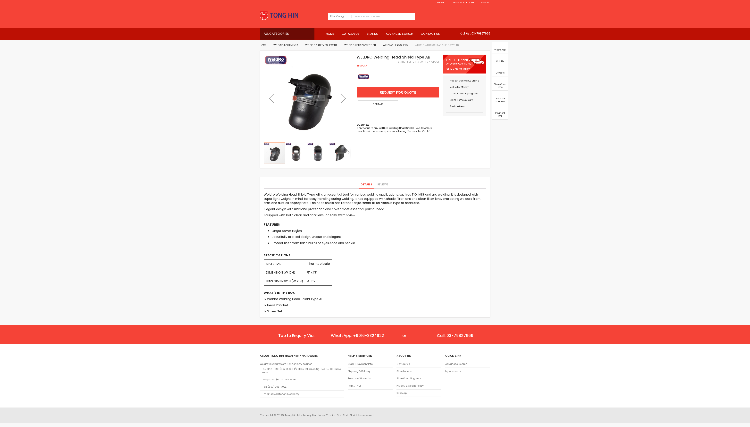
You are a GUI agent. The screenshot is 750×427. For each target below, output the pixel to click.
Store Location (404, 371)
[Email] (358, 115)
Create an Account (462, 2)
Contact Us (403, 364)
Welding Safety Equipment (321, 45)
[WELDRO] (363, 77)
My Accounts (453, 371)
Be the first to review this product (418, 61)
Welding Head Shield (395, 45)
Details (366, 184)
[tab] (366, 185)
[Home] (292, 16)
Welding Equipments (285, 45)
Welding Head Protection (360, 45)
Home (263, 45)
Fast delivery (457, 106)
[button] (271, 98)
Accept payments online (464, 80)
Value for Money (459, 87)
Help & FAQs (355, 385)
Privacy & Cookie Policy (410, 385)
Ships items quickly (461, 100)
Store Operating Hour (408, 378)
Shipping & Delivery (359, 371)
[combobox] (375, 16)
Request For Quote (398, 92)
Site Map (401, 393)
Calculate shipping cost (464, 93)
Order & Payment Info (360, 364)
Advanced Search (456, 364)
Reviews (383, 184)
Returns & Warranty (359, 378)
